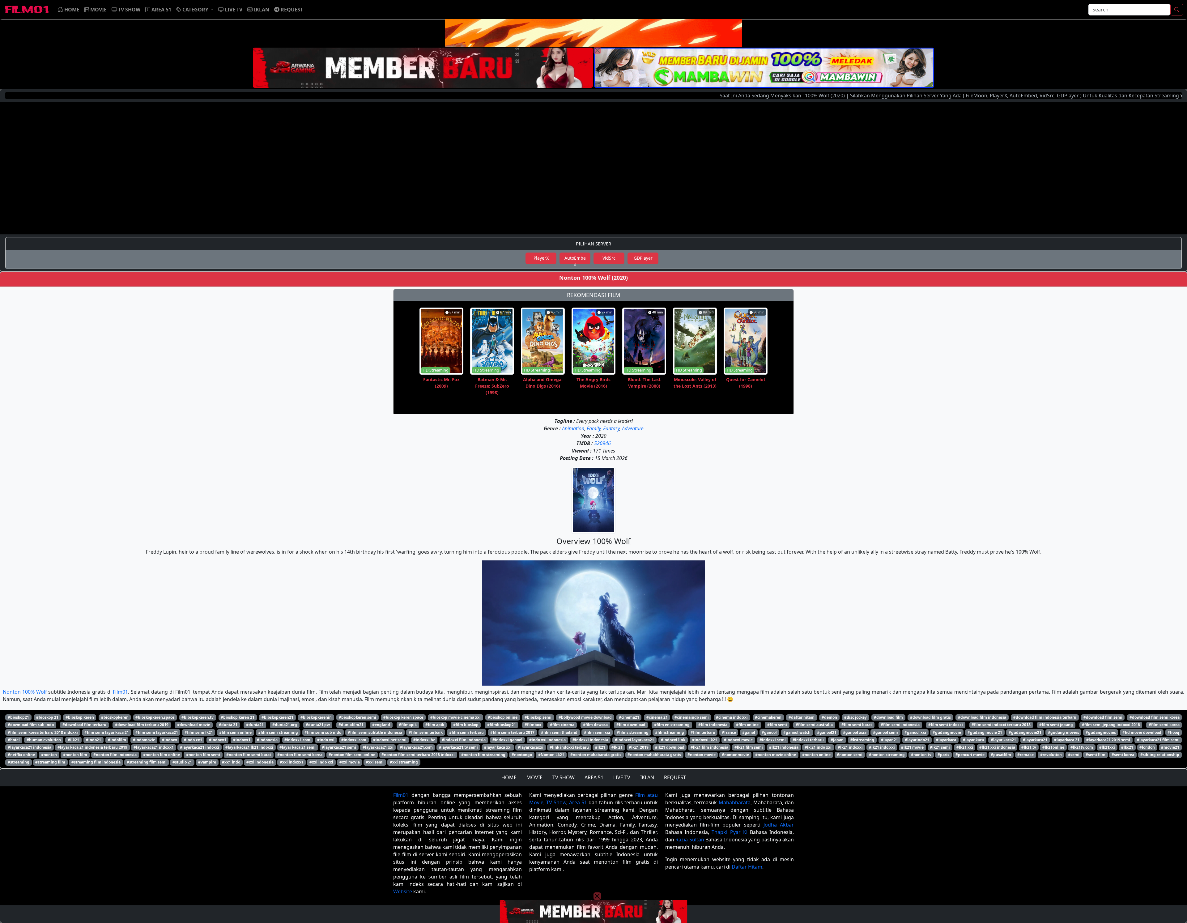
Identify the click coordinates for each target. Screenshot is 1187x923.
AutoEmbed (575, 259)
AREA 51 (594, 777)
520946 (602, 443)
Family (594, 428)
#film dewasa (595, 724)
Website (402, 891)
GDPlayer (643, 258)
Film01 (120, 691)
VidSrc (608, 258)
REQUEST (675, 777)
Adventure (633, 428)
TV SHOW (563, 777)
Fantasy (611, 428)
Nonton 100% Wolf (25, 691)
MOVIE (534, 777)
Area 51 (578, 802)
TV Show (556, 802)
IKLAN (647, 777)
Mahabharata (735, 802)
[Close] (597, 50)
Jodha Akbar (779, 824)
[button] (195, 9)
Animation (573, 428)
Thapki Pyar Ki (729, 832)
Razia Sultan (689, 839)
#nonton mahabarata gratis (595, 754)
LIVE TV (621, 777)
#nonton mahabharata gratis (654, 754)
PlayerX (541, 258)
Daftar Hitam (747, 866)
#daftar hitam (802, 717)
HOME (509, 777)
